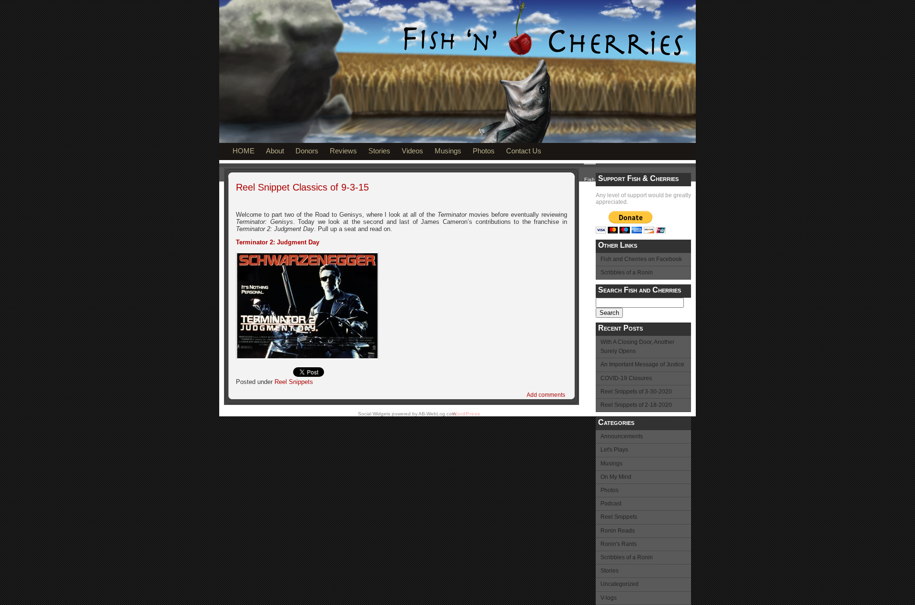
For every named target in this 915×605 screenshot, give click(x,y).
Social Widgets (374, 413)
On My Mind (615, 477)
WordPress (466, 413)
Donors (306, 151)
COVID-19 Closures (626, 378)
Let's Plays (614, 449)
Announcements (621, 436)
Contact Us (523, 151)
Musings (448, 151)
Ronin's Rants (618, 544)
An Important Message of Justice (642, 364)
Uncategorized (619, 584)
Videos (412, 151)
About (275, 151)
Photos (484, 151)
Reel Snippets (618, 517)
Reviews (343, 151)
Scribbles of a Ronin (626, 272)
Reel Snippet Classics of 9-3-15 (302, 187)
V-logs (608, 598)
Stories (379, 151)
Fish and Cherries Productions (365, 81)
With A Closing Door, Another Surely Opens (637, 346)
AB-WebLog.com (437, 413)
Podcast (610, 503)
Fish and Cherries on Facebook (641, 259)
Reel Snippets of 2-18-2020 (636, 405)
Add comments (546, 395)
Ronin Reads (617, 530)
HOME (243, 151)
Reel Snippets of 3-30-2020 (636, 391)
